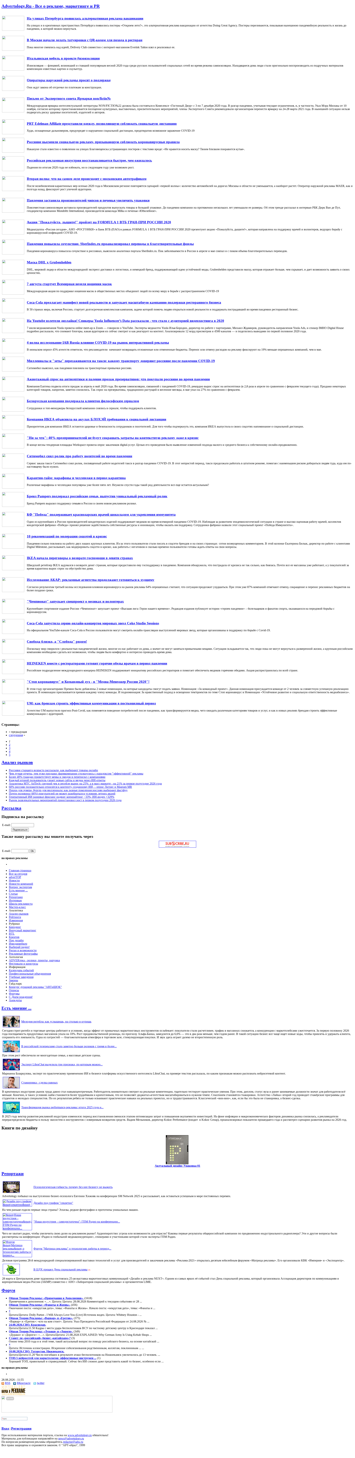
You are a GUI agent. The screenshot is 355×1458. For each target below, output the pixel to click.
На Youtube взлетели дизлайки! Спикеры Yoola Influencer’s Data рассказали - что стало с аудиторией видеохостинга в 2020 (125, 321)
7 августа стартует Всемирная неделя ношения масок (69, 284)
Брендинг (15, 927)
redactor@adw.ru (73, 1441)
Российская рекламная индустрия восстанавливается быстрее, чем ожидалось (89, 160)
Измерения (16, 920)
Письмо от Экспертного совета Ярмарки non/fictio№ (69, 98)
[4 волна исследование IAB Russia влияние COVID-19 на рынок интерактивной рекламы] (13, 352)
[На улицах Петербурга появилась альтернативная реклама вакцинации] (13, 29)
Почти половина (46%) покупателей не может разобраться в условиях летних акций (62, 793)
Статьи (13, 893)
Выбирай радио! (19, 947)
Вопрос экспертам (20, 887)
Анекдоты (15, 1000)
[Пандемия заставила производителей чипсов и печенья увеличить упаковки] (13, 211)
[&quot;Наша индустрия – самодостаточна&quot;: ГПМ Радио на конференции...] (17, 1228)
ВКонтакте (24, 1383)
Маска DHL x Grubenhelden (49, 262)
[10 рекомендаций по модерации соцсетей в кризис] (13, 547)
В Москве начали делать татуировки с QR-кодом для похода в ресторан (84, 40)
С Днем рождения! (21, 997)
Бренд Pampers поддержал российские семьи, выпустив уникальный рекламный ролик (97, 496)
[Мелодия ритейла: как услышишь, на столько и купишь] (11, 1027)
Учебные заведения (21, 977)
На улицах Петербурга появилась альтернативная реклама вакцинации (85, 18)
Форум (8, 1290)
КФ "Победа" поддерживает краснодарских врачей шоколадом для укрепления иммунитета (101, 514)
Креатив (14, 937)
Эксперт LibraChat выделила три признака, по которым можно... (62, 1064)
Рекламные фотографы (23, 953)
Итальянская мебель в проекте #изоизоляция (63, 58)
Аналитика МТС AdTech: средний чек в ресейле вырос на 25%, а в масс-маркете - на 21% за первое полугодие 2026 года (85, 783)
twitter (40, 1383)
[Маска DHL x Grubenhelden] (13, 273)
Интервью (15, 900)
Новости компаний (21, 883)
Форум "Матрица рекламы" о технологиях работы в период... (72, 1248)
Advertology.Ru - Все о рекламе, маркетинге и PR (50, 6)
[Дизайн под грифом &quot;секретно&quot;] (17, 1204)
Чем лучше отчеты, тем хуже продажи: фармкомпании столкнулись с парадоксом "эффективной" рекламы (76, 773)
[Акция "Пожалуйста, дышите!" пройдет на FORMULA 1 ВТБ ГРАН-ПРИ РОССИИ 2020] (13, 233)
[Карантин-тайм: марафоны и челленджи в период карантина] (13, 487)
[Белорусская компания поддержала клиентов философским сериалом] (13, 410)
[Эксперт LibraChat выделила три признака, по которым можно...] (11, 1070)
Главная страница (20, 870)
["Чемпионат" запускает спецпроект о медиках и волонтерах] (13, 612)
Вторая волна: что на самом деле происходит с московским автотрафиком (86, 179)
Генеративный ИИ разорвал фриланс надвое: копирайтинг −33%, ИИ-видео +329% (61, 796)
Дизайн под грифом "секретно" (53, 1202)
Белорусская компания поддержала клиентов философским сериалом (83, 401)
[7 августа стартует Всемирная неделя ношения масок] (13, 293)
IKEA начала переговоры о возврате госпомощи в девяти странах (80, 558)
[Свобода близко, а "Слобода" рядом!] (13, 652)
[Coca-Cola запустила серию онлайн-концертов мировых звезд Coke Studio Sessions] (13, 632)
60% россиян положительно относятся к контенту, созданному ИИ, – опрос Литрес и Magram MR (70, 786)
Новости (14, 880)
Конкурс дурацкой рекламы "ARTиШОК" (35, 987)
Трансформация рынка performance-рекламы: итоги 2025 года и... (62, 1107)
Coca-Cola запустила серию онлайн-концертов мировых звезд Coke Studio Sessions (93, 623)
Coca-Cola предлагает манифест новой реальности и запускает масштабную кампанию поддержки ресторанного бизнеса (124, 302)
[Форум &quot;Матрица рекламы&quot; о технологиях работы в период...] (17, 1255)
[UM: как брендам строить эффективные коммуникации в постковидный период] (13, 714)
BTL (12, 933)
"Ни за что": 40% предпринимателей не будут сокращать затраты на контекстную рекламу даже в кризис (113, 438)
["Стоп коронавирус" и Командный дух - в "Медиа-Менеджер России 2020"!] (13, 693)
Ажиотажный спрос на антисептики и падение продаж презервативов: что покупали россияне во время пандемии (118, 379)
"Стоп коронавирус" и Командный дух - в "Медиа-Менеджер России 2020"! (88, 682)
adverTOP (15, 877)
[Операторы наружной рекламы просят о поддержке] (13, 89)
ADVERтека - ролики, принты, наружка (34, 960)
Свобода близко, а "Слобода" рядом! (57, 641)
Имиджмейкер (18, 943)
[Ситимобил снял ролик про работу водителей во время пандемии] (13, 467)
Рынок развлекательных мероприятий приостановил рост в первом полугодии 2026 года (65, 800)
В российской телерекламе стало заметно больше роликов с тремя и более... (69, 1046)
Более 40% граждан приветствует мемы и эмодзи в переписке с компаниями (57, 776)
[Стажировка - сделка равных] (11, 1088)
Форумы (14, 993)
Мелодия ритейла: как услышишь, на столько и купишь (56, 1021)
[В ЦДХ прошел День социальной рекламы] (11, 1275)
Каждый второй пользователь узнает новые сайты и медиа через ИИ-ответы (57, 780)
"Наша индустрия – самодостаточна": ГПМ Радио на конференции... (76, 1221)
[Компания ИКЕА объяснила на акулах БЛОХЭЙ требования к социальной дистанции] (13, 428)
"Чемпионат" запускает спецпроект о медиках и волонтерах (75, 601)
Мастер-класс (17, 907)
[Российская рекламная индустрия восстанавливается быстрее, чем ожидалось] (13, 170)
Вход (5, 1428)
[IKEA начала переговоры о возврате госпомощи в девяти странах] (13, 569)
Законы (13, 980)
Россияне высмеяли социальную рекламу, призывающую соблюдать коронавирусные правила (103, 142)
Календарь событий (21, 970)
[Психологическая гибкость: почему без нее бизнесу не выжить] (11, 1192)
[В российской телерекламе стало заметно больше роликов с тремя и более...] (11, 1052)
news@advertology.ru (71, 1438)
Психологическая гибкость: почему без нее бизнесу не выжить (73, 1187)
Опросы (14, 990)
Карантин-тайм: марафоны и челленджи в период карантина (76, 478)
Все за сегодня (18, 873)
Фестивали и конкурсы (23, 963)
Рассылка (11, 808)
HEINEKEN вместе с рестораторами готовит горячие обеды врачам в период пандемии (97, 663)
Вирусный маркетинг (22, 930)
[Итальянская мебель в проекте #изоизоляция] (13, 69)
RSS (7, 1383)
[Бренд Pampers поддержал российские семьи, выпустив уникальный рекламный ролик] (13, 505)
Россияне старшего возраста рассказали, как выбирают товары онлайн (53, 770)
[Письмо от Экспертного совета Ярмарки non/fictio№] (13, 111)
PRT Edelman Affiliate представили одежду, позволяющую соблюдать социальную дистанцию (102, 124)
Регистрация (21, 1428)
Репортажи (16, 897)
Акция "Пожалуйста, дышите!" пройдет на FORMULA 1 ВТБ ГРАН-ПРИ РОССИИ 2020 (99, 222)
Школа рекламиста (21, 903)
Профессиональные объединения (30, 973)
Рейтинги (15, 917)
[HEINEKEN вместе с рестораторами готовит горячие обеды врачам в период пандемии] (13, 673)
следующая (16, 735)
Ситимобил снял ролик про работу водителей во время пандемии (79, 456)
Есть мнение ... (18, 890)
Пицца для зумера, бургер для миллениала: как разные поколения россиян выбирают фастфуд (68, 790)
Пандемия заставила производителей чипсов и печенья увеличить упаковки (88, 200)
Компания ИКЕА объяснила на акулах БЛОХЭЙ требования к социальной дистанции (96, 419)
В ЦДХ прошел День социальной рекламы (60, 1269)
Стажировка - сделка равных (39, 1082)
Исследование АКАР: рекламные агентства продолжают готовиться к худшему (90, 580)
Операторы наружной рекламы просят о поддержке (69, 80)
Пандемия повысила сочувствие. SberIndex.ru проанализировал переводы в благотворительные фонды (110, 244)
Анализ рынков (17, 762)
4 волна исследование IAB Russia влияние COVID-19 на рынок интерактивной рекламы (98, 342)
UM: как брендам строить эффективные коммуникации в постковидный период (91, 703)
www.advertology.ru (80, 1435)
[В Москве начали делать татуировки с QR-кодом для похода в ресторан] (13, 49)
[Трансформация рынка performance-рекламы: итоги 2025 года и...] (11, 1113)
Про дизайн (16, 940)
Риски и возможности (23, 950)
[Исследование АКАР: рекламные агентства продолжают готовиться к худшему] (13, 591)
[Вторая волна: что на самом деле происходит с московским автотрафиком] (13, 190)
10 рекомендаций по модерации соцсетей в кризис (67, 536)
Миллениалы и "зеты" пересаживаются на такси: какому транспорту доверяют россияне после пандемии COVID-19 (121, 361)
